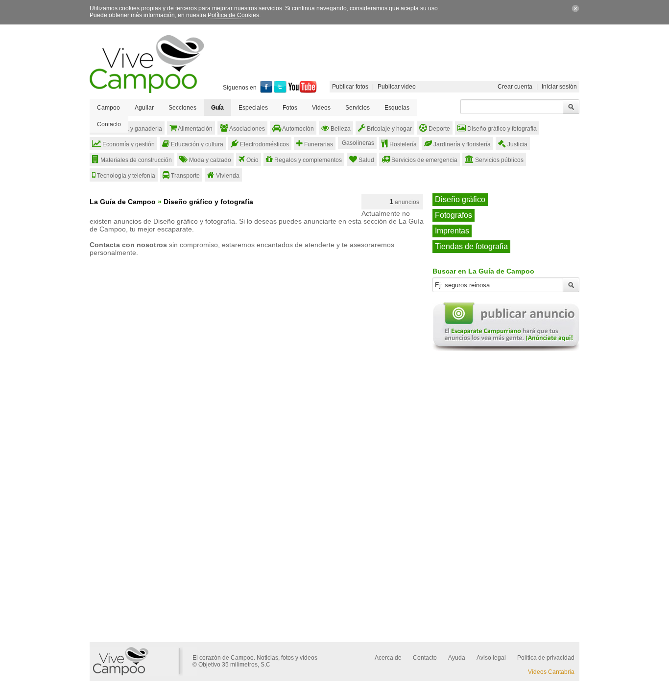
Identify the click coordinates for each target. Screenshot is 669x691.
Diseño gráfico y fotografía (501, 128)
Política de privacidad (545, 657)
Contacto (109, 124)
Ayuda (456, 657)
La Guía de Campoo (123, 202)
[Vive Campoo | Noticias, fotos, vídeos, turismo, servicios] (147, 91)
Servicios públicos (499, 160)
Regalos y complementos (307, 160)
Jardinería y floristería (461, 144)
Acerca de (388, 657)
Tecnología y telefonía (125, 175)
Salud (365, 160)
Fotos (290, 107)
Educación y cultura (196, 144)
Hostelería (402, 144)
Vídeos (321, 107)
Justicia (516, 144)
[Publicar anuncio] (505, 349)
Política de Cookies (233, 15)
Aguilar (144, 107)
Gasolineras (357, 142)
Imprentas (452, 231)
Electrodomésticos (264, 144)
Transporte (184, 175)
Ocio (252, 160)
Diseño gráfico (460, 199)
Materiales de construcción (135, 160)
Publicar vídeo (397, 86)
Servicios (357, 107)
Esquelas (396, 107)
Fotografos (453, 215)
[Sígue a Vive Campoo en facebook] (266, 91)
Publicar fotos (350, 86)
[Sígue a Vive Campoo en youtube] (302, 91)
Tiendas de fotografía (471, 246)
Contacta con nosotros (128, 245)
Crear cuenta (515, 86)
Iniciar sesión (559, 86)
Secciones (182, 107)
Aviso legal (491, 657)
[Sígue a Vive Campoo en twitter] (280, 91)
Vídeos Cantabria (551, 671)
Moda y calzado (209, 160)
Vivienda (227, 175)
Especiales (253, 107)
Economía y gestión (128, 144)
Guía (217, 107)
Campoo (108, 107)
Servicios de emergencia (423, 160)
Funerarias (318, 144)
